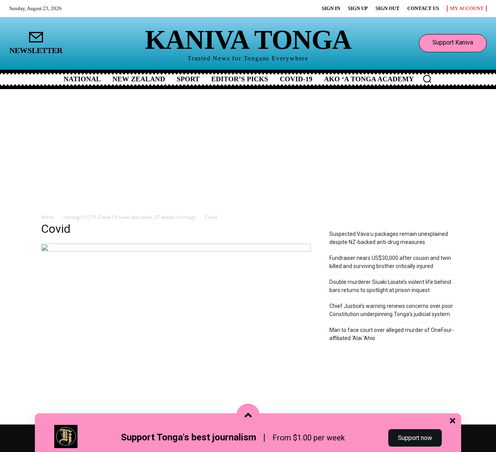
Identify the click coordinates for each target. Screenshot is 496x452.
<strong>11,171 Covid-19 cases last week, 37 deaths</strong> (129, 217)
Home (47, 217)
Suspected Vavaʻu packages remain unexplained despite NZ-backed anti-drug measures (388, 238)
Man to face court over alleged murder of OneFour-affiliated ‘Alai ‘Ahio (391, 334)
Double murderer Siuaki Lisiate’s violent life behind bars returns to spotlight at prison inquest (390, 286)
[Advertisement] (248, 147)
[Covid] (176, 249)
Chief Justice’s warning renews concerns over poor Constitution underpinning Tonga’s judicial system (391, 310)
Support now (415, 438)
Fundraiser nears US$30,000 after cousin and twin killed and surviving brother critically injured (390, 262)
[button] (427, 78)
